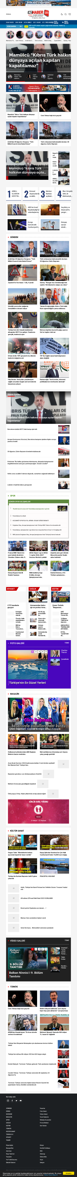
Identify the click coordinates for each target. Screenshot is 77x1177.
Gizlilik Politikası (45, 1148)
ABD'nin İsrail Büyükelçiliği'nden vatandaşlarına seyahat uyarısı (34, 209)
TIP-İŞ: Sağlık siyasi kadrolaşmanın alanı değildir (53, 357)
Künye (42, 1145)
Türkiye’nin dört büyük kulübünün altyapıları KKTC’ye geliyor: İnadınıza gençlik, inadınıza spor (21, 332)
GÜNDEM (9, 1108)
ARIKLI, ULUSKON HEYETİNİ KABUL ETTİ (15, 193)
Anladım (68, 1173)
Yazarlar (42, 1108)
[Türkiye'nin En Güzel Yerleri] (28, 665)
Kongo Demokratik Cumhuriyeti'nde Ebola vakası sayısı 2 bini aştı (34, 224)
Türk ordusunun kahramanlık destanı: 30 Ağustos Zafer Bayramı (54, 260)
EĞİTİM (8, 1125)
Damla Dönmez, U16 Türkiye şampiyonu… (58, 574)
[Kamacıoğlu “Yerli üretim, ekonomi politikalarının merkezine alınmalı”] (54, 370)
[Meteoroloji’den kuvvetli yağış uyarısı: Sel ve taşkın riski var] (54, 320)
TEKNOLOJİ (9, 1134)
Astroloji (8, 1151)
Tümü (67, 643)
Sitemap (42, 1154)
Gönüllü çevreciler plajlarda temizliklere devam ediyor (18, 307)
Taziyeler (9, 1157)
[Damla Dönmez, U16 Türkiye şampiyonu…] (60, 566)
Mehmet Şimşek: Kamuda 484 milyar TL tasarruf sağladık (53, 1033)
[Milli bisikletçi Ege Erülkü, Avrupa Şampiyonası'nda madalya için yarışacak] (38, 566)
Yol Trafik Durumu (11, 1159)
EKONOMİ (9, 1114)
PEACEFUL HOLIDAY (47, 876)
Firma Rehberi (44, 1123)
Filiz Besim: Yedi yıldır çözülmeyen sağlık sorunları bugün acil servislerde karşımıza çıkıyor (22, 382)
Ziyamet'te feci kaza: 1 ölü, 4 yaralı (21, 283)
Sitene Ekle (43, 1157)
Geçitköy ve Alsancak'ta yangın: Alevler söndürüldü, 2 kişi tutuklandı (65, 209)
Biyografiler (10, 1148)
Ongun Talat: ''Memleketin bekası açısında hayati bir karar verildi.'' (20, 854)
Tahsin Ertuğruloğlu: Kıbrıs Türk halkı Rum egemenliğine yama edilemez (53, 307)
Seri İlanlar (43, 1125)
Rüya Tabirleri (10, 1154)
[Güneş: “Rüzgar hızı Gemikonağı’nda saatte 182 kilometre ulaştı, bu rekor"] (54, 273)
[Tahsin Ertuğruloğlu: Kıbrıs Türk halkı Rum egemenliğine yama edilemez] (54, 296)
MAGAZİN (14, 694)
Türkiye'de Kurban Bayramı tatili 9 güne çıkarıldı (22, 877)
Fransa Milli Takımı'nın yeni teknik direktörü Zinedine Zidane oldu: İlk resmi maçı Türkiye (17, 555)
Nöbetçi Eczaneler (45, 1120)
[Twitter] (16, 1100)
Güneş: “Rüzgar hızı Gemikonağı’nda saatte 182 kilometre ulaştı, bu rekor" (54, 284)
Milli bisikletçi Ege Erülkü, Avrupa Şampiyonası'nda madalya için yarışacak (37, 575)
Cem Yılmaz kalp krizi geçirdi (18, 1009)
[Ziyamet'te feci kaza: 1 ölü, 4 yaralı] (22, 273)
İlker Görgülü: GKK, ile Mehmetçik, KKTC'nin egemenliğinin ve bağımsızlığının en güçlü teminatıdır (68, 193)
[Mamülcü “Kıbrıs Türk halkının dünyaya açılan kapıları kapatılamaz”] (27, 163)
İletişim (42, 1162)
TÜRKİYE (14, 987)
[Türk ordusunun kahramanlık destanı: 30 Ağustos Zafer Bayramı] (54, 249)
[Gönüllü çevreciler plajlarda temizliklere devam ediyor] (22, 296)
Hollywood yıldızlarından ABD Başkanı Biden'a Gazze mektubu (22, 753)
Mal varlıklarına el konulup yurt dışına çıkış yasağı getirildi (53, 753)
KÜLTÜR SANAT (17, 831)
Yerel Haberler (44, 1117)
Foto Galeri (43, 1111)
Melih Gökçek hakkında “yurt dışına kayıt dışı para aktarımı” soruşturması (54, 1010)
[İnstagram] (8, 1100)
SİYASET (8, 1137)
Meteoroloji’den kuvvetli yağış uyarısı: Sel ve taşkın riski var (54, 331)
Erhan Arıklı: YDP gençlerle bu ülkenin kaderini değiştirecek (22, 357)
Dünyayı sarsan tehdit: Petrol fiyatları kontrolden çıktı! (65, 224)
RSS (41, 1151)
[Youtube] (21, 1100)
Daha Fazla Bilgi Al (51, 1175)
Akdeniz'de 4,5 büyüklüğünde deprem (41, 26)
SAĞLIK (8, 1123)
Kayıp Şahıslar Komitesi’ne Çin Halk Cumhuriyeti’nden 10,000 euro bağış (53, 854)
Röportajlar (9, 1145)
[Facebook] (12, 1100)
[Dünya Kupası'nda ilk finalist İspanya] (17, 566)
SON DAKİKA (11, 26)
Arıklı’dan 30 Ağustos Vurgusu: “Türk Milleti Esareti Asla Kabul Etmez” (21, 260)
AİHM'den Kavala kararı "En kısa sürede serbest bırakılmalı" (22, 1033)
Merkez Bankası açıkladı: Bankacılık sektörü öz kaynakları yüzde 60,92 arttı (49, 193)
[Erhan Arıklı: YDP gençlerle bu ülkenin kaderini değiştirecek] (22, 346)
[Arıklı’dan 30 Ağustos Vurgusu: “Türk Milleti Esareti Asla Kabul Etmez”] (22, 249)
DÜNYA (8, 1111)
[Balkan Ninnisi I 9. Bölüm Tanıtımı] (28, 958)
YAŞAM (8, 1140)
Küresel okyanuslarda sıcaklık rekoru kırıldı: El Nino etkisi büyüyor (34, 193)
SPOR (12, 496)
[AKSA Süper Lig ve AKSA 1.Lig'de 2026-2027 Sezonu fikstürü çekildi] (38, 546)
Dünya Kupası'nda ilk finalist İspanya (15, 574)
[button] (7, 178)
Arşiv (41, 1159)
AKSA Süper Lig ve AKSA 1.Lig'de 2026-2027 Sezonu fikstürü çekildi (38, 555)
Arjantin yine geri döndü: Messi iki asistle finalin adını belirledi (60, 555)
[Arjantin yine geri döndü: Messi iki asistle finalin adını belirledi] (60, 546)
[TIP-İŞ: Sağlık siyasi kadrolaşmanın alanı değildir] (54, 346)
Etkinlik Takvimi (10, 1162)
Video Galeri (44, 1114)
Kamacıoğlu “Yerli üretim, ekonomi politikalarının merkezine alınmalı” (52, 381)
